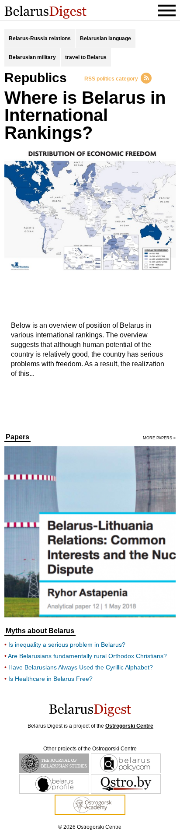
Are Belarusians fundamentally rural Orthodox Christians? (87, 655)
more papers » (159, 438)
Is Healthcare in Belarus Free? (50, 678)
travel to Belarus (86, 57)
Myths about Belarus (40, 630)
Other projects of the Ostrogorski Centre (90, 748)
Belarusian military (32, 57)
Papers (17, 437)
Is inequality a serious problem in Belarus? (66, 644)
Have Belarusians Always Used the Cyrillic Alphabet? (80, 667)
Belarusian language (105, 38)
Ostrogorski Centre (129, 726)
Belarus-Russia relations (40, 38)
